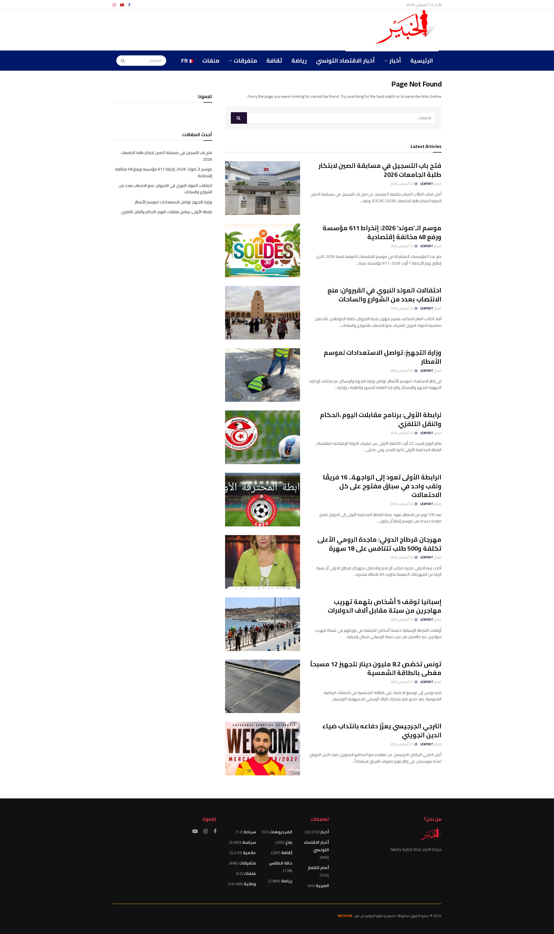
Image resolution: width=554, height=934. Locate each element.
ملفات (210, 60)
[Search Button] (121, 60)
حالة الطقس (280, 863)
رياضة (299, 60)
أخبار (395, 60)
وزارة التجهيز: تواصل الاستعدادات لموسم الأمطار (382, 356)
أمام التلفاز (318, 867)
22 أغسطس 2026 (402, 184)
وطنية (250, 884)
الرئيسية (421, 60)
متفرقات (245, 60)
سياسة (249, 842)
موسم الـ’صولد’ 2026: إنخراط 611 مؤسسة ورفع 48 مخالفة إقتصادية (382, 232)
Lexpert (426, 184)
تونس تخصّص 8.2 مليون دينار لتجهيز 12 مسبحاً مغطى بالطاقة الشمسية (375, 668)
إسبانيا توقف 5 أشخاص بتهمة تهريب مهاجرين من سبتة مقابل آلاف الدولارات (384, 606)
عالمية (249, 852)
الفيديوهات (280, 832)
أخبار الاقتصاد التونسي (345, 60)
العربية (322, 885)
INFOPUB (345, 915)
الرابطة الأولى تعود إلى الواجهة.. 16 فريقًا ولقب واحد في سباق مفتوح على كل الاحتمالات (382, 486)
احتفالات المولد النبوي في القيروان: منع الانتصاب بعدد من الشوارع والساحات (384, 294)
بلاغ (288, 842)
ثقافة (274, 60)
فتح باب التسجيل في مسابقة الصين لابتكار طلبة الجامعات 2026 (380, 170)
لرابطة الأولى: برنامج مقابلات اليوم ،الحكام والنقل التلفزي (380, 419)
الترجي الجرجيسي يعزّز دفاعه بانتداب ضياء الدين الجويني (381, 730)
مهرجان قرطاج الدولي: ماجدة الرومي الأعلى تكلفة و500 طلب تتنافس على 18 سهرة (379, 543)
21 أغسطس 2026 (402, 619)
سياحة (250, 832)
